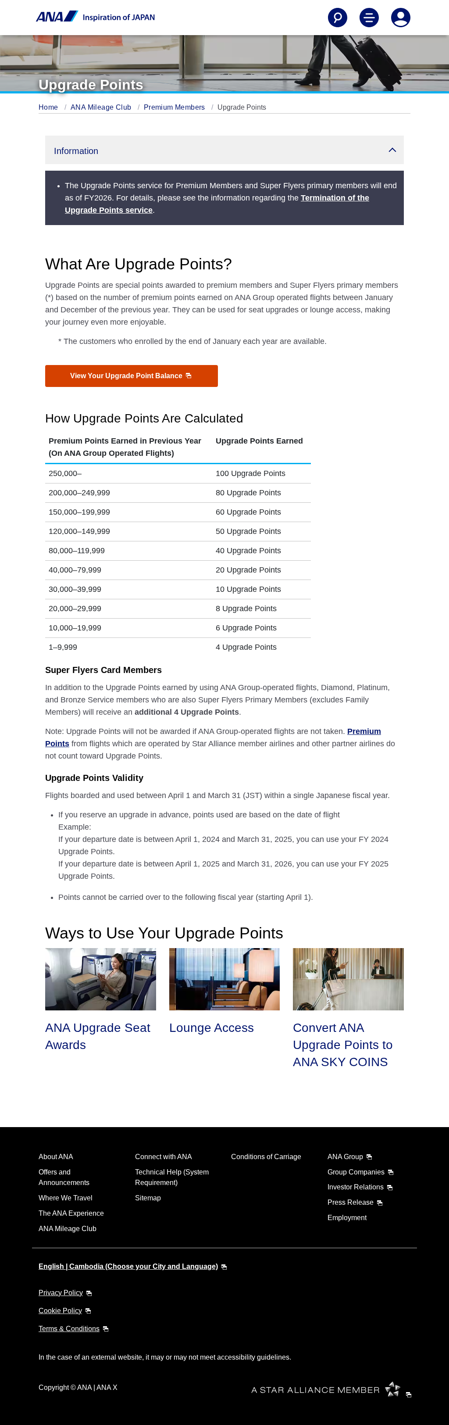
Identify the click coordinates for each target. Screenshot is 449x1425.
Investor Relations (356, 1187)
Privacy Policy (61, 1292)
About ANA (56, 1156)
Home (49, 107)
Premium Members (175, 107)
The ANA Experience (71, 1213)
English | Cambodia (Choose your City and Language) (128, 1266)
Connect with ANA (163, 1156)
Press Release (351, 1202)
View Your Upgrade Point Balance (127, 376)
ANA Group (345, 1156)
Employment (347, 1217)
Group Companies (356, 1172)
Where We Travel (66, 1198)
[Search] (337, 17)
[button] (224, 150)
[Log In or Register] (400, 17)
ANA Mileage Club (102, 107)
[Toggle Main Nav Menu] (369, 17)
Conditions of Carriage (266, 1156)
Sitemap (148, 1198)
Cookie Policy (60, 1310)
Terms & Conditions (69, 1328)
